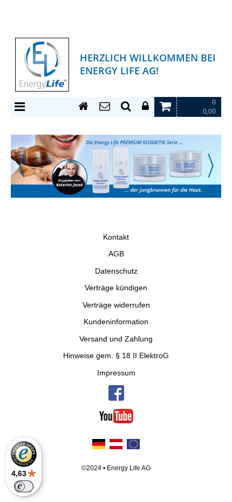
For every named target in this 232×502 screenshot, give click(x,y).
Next (210, 165)
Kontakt (116, 237)
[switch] (23, 486)
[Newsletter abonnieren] (104, 106)
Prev (21, 165)
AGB (116, 254)
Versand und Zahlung (116, 339)
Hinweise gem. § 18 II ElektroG (116, 356)
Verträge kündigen (116, 288)
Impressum (116, 373)
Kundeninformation (116, 322)
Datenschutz (116, 271)
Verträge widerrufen (116, 305)
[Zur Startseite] (83, 106)
